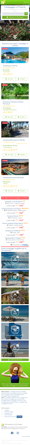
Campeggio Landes (8, 394)
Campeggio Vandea (6, 396)
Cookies (19, 416)
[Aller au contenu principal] (15, 37)
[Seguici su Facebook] (12, 433)
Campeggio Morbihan (19, 394)
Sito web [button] (10, 79)
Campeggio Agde (23, 402)
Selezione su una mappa (16, 17)
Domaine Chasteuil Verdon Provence (13, 103)
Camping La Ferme (10, 66)
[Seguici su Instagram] (18, 433)
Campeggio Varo (15, 396)
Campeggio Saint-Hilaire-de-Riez (16, 399)
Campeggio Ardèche (15, 391)
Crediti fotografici (8, 414)
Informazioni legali (8, 411)
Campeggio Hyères (5, 400)
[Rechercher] (26, 13)
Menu (25, 2)
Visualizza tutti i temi (15, 359)
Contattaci (6, 410)
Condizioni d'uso (8, 413)
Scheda (22, 79)
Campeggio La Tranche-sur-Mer (18, 400)
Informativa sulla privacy (10, 416)
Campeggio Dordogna (16, 393)
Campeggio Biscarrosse (6, 403)
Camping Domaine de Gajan (13, 177)
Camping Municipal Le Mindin (14, 140)
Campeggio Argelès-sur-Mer (12, 397)
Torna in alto (25, 436)
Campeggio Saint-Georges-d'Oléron (9, 402)
